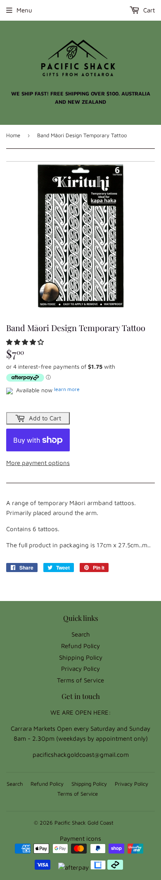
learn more (67, 389)
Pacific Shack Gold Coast (84, 822)
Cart (148, 10)
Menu (24, 10)
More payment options (38, 462)
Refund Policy (80, 645)
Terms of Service (80, 680)
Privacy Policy (80, 668)
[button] (25, 342)
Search (80, 634)
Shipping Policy (80, 657)
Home (13, 135)
